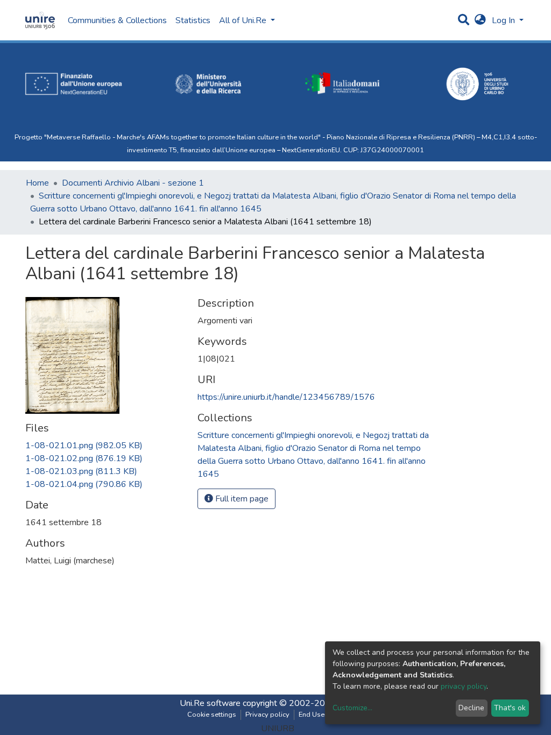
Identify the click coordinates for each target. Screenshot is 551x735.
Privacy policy (267, 714)
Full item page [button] (241, 499)
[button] (480, 20)
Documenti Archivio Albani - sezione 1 (133, 183)
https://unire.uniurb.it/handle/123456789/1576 (286, 397)
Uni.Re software (210, 703)
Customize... (352, 708)
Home (37, 183)
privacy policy (463, 686)
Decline (471, 708)
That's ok (510, 708)
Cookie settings (211, 714)
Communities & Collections (117, 20)
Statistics (192, 20)
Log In (504, 20)
